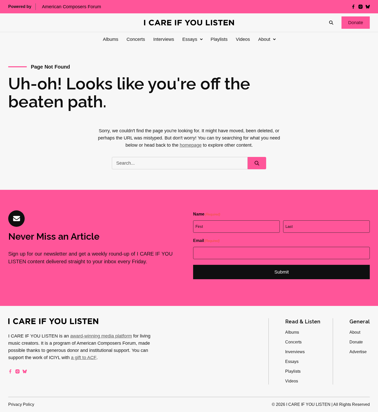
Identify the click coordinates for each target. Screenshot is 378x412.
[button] (355, 22)
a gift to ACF (83, 357)
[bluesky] (368, 7)
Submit (281, 272)
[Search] (331, 22)
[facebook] (353, 7)
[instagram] (360, 7)
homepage (191, 145)
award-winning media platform (101, 336)
